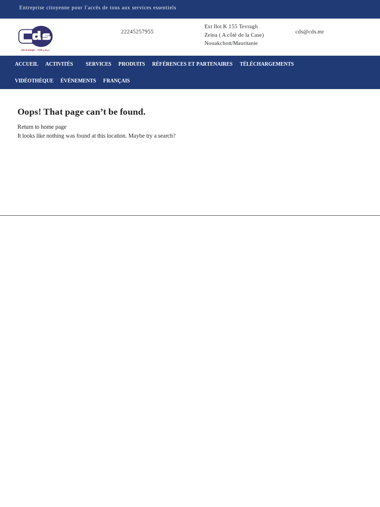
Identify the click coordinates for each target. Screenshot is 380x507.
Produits (131, 64)
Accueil (26, 64)
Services (98, 64)
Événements (78, 81)
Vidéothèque (34, 81)
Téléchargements (267, 64)
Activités (60, 64)
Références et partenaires (192, 64)
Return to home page (41, 127)
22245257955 (137, 32)
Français (116, 81)
